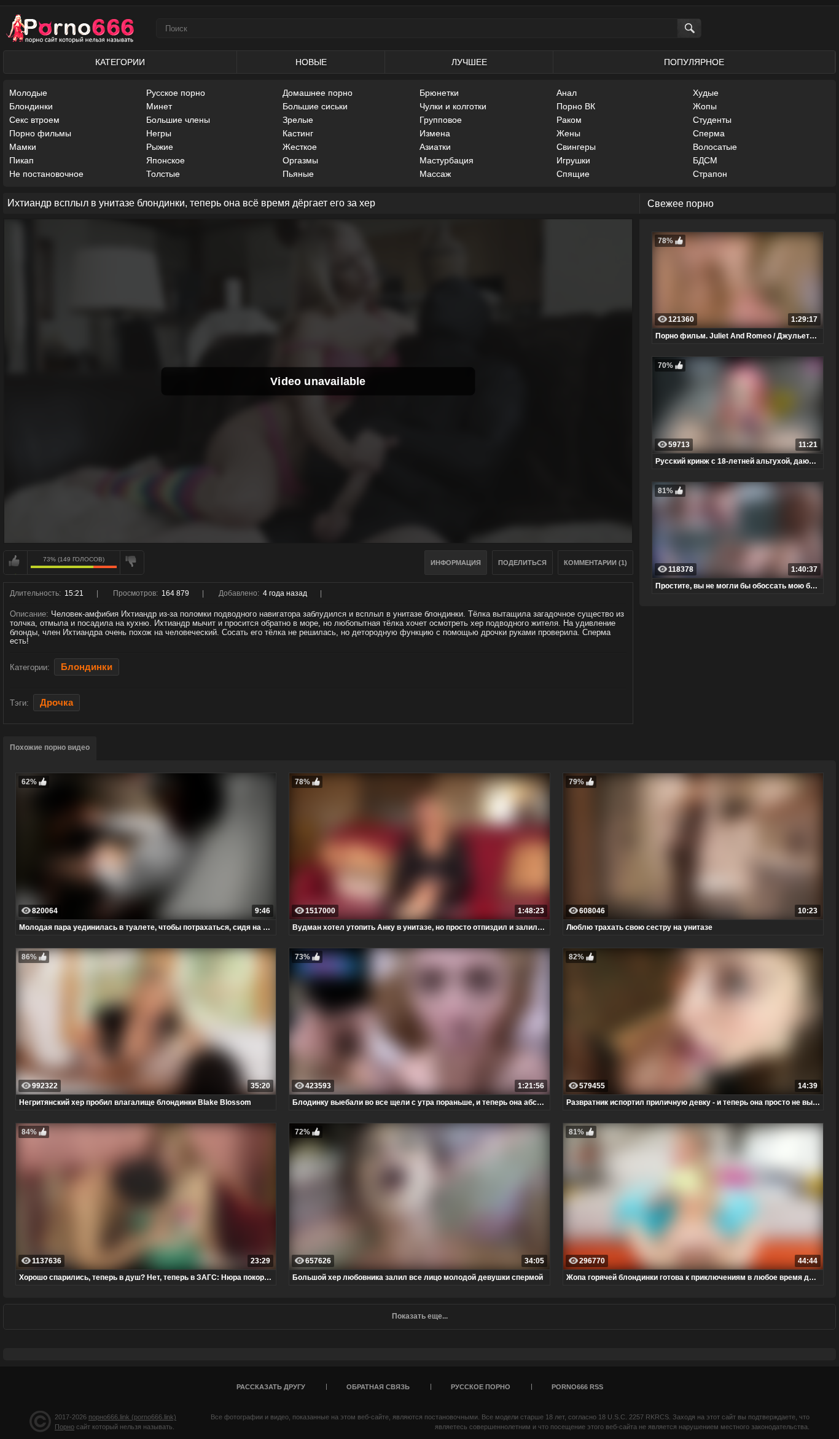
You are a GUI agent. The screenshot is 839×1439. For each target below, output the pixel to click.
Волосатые (715, 147)
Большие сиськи (315, 106)
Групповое (440, 120)
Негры (158, 133)
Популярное (694, 62)
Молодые (28, 93)
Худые (706, 93)
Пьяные (298, 174)
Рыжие (159, 147)
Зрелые (298, 120)
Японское (165, 160)
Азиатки (435, 147)
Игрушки (573, 160)
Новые (311, 62)
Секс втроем (34, 120)
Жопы (705, 106)
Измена (434, 133)
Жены (568, 133)
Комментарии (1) (595, 562)
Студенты (712, 120)
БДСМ (705, 160)
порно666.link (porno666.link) (132, 1417)
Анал (566, 93)
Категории (120, 62)
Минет (159, 106)
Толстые (163, 174)
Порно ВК (575, 106)
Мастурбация (446, 160)
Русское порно (175, 93)
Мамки (22, 147)
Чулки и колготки (452, 106)
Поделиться (522, 562)
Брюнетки (439, 93)
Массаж (435, 174)
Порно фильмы (40, 133)
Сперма (709, 133)
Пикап (21, 160)
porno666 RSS (577, 1386)
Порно (64, 1426)
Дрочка (56, 703)
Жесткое (300, 147)
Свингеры (576, 147)
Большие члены (178, 120)
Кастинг (298, 133)
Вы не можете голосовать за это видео (15, 562)
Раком (569, 120)
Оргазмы (300, 160)
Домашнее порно (318, 93)
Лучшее (469, 62)
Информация (456, 562)
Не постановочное (46, 174)
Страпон (710, 174)
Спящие (573, 174)
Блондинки (31, 106)
